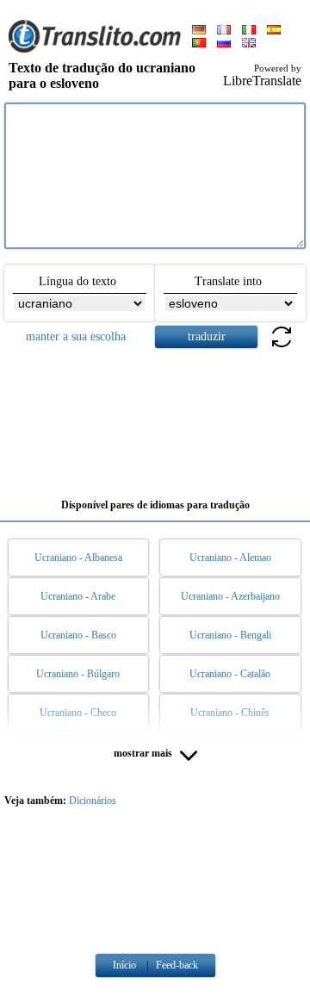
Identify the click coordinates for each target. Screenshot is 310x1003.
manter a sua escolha (76, 336)
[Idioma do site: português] (199, 44)
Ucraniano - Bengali (230, 635)
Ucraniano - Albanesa (78, 557)
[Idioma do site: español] (274, 31)
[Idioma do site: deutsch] (199, 31)
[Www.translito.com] (95, 49)
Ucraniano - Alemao (230, 557)
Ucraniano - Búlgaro (78, 674)
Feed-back (177, 965)
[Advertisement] (155, 417)
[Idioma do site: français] (224, 31)
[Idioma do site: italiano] (249, 31)
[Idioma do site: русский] (224, 44)
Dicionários (92, 800)
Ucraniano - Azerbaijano (230, 596)
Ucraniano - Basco (78, 635)
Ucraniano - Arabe (77, 596)
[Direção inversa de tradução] (281, 346)
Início (124, 965)
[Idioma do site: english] (249, 44)
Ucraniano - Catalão (229, 674)
